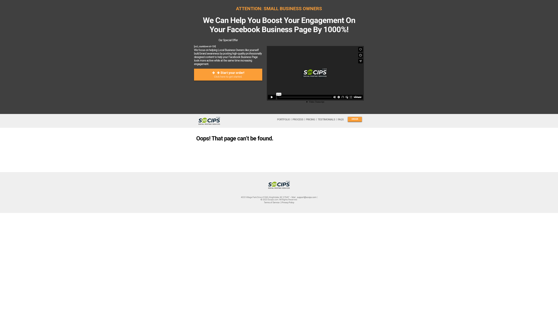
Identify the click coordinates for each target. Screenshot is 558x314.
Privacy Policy (288, 202)
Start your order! (229, 74)
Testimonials (326, 119)
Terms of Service (272, 202)
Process (298, 119)
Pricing (310, 119)
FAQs (341, 119)
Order (355, 119)
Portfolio (283, 119)
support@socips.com (306, 197)
